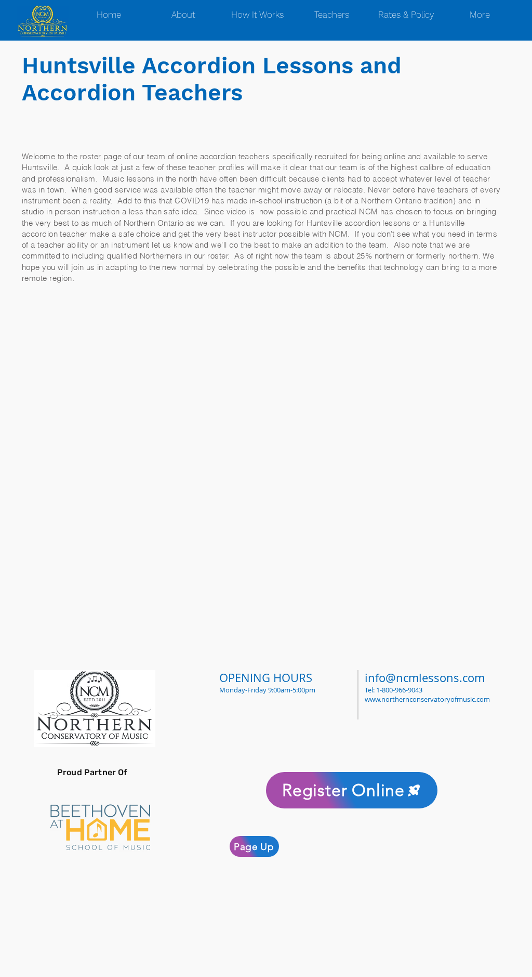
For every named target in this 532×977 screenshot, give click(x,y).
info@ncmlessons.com (425, 677)
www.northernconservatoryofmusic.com (427, 699)
